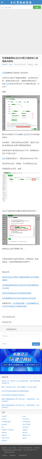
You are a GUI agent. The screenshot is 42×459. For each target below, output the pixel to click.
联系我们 (4, 455)
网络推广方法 (26, 435)
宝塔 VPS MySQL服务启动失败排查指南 (15, 391)
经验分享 (4, 64)
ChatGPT (4, 416)
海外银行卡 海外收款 (8, 430)
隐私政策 (12, 455)
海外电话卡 (26, 427)
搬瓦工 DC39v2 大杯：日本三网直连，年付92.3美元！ (20, 387)
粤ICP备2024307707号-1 (30, 450)
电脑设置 (25, 430)
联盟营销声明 (23, 455)
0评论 (36, 64)
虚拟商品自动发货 (9, 452)
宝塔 (4, 72)
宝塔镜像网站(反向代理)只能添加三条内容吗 (19, 298)
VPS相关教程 (26, 421)
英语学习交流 (5, 438)
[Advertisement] (21, 32)
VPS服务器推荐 (6, 421)
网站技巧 (25, 432)
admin (11, 64)
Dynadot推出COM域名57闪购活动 (13, 395)
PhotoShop (26, 419)
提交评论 (36, 344)
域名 (3, 427)
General (4, 419)
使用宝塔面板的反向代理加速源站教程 (16, 293)
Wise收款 (4, 424)
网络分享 (4, 435)
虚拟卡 (24, 438)
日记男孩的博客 (21, 2)
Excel (24, 416)
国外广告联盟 (26, 424)
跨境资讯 (4, 440)
